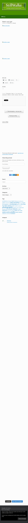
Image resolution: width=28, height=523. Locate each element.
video (21, 210)
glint (19, 93)
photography (4, 94)
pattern (13, 205)
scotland (20, 207)
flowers (20, 202)
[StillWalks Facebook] (10, 175)
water (22, 94)
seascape (4, 209)
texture (13, 210)
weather (20, 212)
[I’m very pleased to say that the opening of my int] (14, 327)
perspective (20, 205)
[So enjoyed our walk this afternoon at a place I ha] (14, 300)
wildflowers (4, 213)
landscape (13, 204)
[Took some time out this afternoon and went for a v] (14, 313)
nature (9, 206)
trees (16, 210)
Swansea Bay (9, 210)
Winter (9, 213)
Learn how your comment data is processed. (12, 153)
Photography (8, 93)
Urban (12, 93)
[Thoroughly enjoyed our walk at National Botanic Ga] (14, 272)
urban (20, 94)
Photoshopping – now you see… (14, 111)
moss (20, 204)
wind (7, 213)
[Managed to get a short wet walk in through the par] (14, 355)
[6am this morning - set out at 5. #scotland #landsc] (14, 423)
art (7, 201)
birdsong (16, 201)
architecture (4, 201)
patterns (16, 205)
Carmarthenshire (20, 201)
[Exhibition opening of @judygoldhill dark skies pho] (14, 368)
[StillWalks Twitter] (12, 175)
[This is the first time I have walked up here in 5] (14, 231)
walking (8, 212)
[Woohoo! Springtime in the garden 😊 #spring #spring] (14, 286)
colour (3, 202)
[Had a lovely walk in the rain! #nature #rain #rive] (14, 245)
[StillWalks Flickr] (16, 175)
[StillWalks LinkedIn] (14, 175)
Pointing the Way (14, 115)
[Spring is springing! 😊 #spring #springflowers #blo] (14, 451)
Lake (9, 204)
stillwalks (15, 209)
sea (23, 207)
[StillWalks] (14, 6)
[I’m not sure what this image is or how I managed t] (14, 382)
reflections (15, 207)
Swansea (16, 94)
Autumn (10, 201)
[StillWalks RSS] (18, 175)
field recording (14, 202)
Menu (4, 16)
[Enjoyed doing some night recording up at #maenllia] (14, 396)
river (17, 207)
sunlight (12, 94)
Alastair (14, 23)
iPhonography (5, 204)
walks (13, 212)
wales (4, 212)
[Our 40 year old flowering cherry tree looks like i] (14, 258)
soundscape (9, 209)
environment (7, 202)
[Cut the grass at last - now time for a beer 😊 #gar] (14, 437)
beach (13, 201)
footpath (23, 202)
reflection (9, 94)
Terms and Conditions (6, 509)
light (21, 93)
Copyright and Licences (6, 508)
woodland (12, 213)
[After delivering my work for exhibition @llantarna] (14, 492)
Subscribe (6, 167)
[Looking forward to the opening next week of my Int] (14, 341)
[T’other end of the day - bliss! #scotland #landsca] (14, 410)
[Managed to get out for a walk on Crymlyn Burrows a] (14, 465)
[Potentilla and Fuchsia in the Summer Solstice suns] (14, 479)
